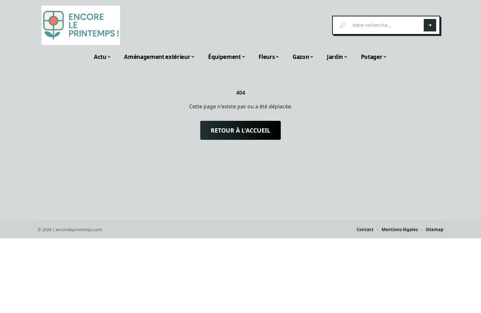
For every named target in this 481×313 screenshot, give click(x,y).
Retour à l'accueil (240, 130)
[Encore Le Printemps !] (81, 25)
